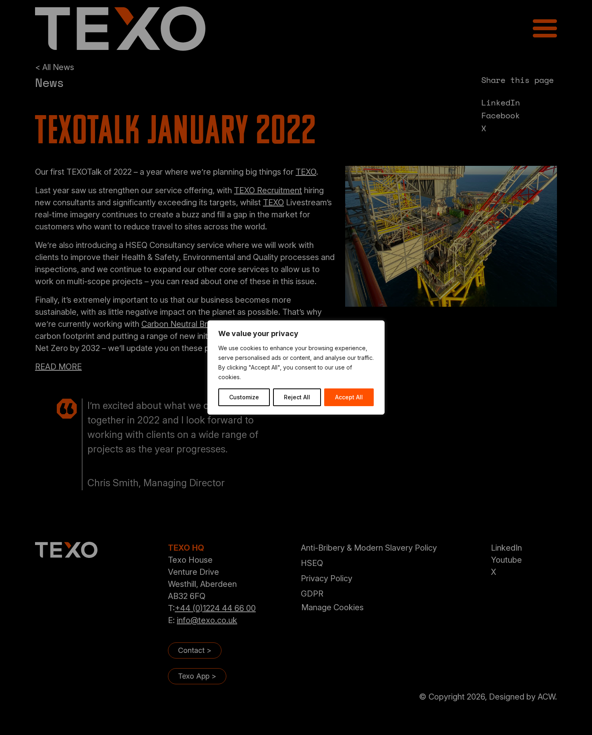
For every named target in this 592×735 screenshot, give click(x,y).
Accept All (349, 397)
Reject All (297, 397)
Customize (244, 397)
